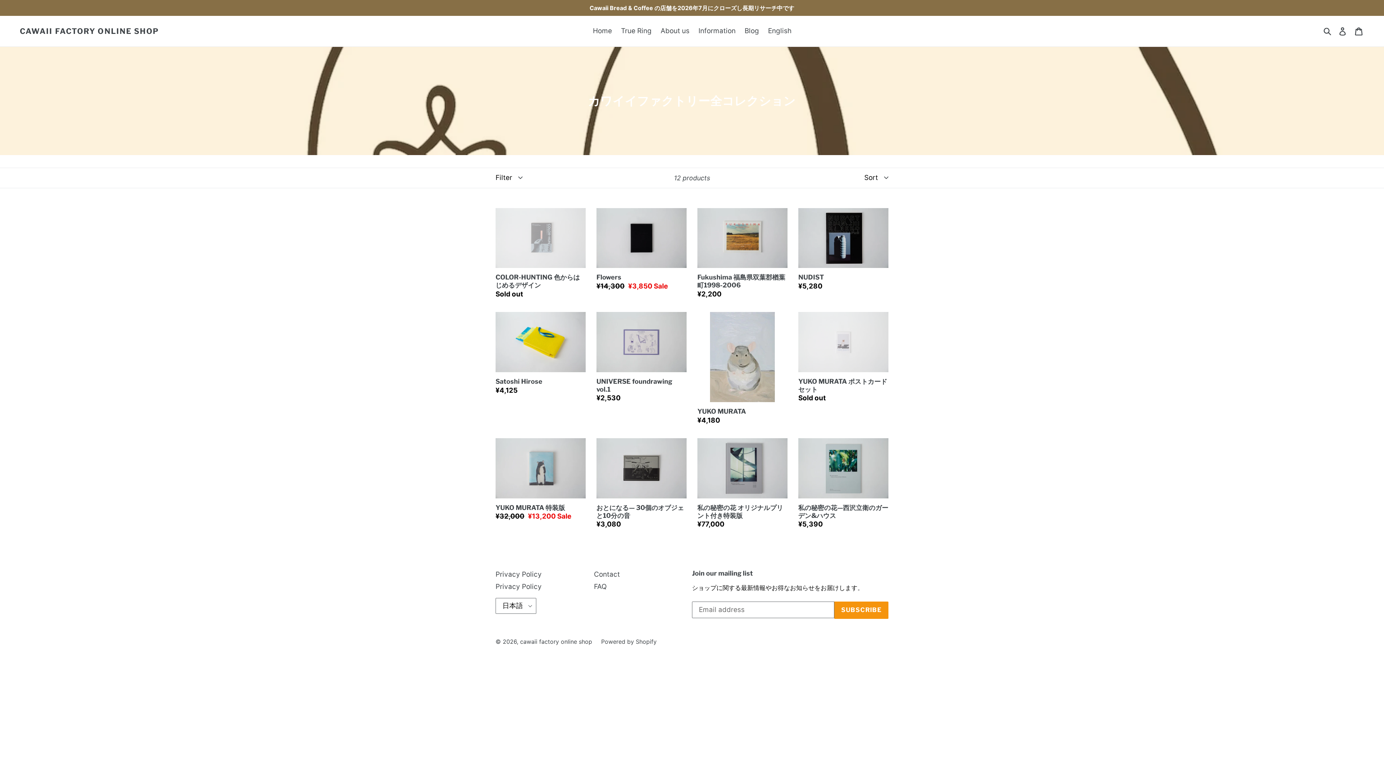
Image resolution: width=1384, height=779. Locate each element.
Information (717, 31)
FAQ (600, 586)
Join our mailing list (722, 573)
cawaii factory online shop (89, 31)
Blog (752, 31)
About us (675, 31)
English (779, 31)
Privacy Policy (519, 574)
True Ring (636, 31)
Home (602, 31)
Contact (607, 574)
